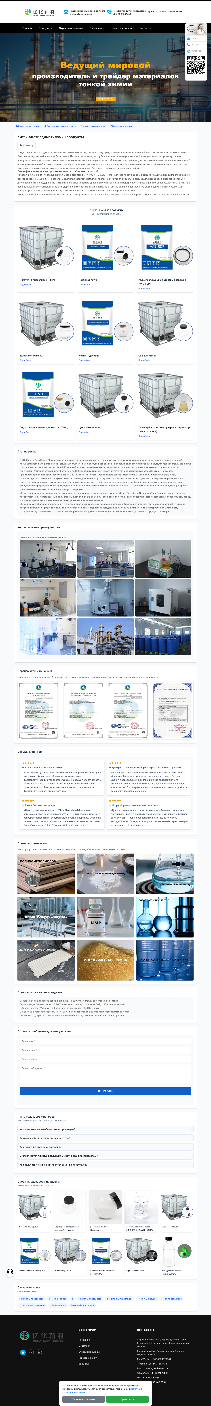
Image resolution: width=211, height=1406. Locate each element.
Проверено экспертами (29, 126)
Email (193, 38)
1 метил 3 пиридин (147, 1299)
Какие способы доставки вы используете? (45, 1138)
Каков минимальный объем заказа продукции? (47, 1129)
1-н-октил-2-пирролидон (119, 1299)
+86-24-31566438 (157, 1363)
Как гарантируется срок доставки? (40, 1147)
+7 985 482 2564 (157, 1382)
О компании (97, 28)
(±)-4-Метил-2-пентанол (32, 1305)
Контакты (145, 28)
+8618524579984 (158, 1373)
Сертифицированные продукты (61, 126)
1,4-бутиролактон (58, 1299)
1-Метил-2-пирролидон (31, 1299)
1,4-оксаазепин (58, 1305)
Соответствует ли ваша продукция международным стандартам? (59, 1155)
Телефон (195, 45)
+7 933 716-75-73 (152, 1377)
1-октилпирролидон (172, 1299)
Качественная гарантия (93, 126)
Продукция (46, 28)
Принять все (127, 1399)
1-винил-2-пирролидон (82, 1305)
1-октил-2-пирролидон (89, 1299)
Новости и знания (121, 28)
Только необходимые (83, 1399)
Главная (27, 28)
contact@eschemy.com (81, 14)
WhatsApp (28, 145)
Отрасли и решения (71, 28)
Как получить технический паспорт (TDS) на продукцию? (53, 1164)
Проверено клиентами (122, 126)
